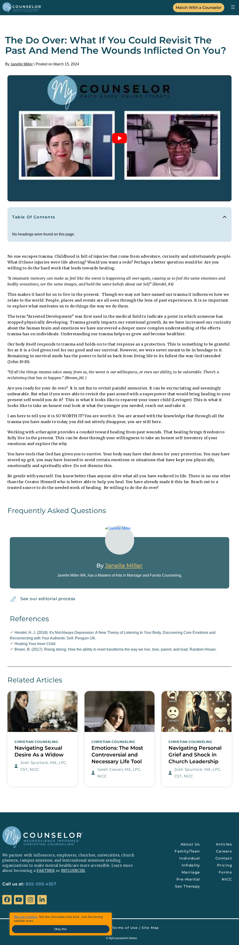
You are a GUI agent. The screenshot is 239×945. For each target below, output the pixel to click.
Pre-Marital (188, 879)
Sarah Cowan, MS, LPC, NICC (119, 772)
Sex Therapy (187, 886)
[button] (233, 7)
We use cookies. (26, 917)
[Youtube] (18, 899)
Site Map (150, 928)
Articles (224, 844)
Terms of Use (125, 928)
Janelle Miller (22, 64)
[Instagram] (30, 899)
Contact (223, 858)
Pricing (224, 865)
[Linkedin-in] (42, 899)
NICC (227, 879)
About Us (190, 844)
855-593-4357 (41, 884)
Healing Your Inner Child (34, 644)
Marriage (191, 872)
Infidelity (191, 865)
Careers (224, 851)
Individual (189, 858)
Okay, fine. (60, 929)
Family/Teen (187, 851)
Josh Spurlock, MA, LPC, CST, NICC (43, 766)
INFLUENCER (73, 870)
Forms (225, 872)
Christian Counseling (36, 742)
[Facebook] (7, 899)
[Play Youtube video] (119, 138)
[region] (60, 924)
